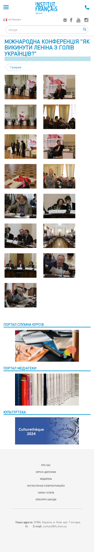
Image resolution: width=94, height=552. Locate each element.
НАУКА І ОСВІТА (46, 492)
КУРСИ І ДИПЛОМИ (46, 472)
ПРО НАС (46, 465)
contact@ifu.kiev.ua (55, 526)
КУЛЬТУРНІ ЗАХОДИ (46, 499)
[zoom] (21, 87)
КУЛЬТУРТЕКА (14, 412)
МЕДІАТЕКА (46, 478)
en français (14, 19)
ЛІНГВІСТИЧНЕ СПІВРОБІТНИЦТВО (46, 485)
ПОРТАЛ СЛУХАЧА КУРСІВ (23, 324)
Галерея (15, 67)
